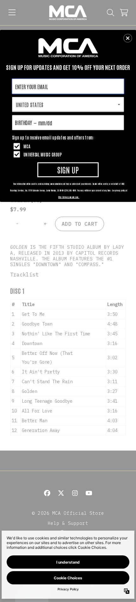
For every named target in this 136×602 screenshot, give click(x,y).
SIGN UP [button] (67, 169)
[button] (128, 38)
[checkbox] (69, 146)
